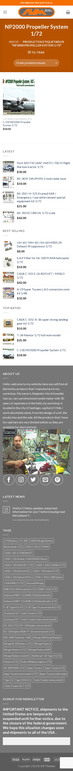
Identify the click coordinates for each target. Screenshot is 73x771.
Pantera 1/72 (10, 661)
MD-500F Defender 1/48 (17, 637)
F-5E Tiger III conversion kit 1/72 (43, 607)
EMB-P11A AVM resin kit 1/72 (19, 589)
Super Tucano (34, 667)
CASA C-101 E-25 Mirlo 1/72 (50, 565)
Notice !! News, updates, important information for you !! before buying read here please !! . (39, 511)
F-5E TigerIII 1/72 (13, 607)
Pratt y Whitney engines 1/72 (36, 661)
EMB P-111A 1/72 (47, 589)
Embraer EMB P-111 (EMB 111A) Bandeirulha (27, 595)
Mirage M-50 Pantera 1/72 (17, 643)
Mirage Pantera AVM (39, 649)
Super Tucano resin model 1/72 (20, 673)
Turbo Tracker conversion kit (48, 680)
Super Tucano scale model (53, 673)
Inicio (14, 41)
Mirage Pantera (43, 643)
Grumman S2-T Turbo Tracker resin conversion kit (30, 619)
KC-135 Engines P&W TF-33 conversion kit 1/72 (28, 631)
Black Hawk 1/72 (13, 546)
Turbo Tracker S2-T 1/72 (17, 686)
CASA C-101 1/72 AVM (37, 546)
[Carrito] (68, 12)
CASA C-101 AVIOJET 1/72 (18, 565)
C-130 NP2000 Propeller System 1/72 (17, 124)
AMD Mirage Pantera (42, 540)
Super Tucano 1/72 (54, 667)
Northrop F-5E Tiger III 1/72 (46, 655)
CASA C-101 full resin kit (16, 570)
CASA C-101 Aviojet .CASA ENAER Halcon (25, 558)
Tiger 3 (7, 680)
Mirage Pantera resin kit (16, 655)
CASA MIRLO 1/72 (13, 583)
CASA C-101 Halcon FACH (17, 577)
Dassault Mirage (35, 583)
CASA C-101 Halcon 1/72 (45, 570)
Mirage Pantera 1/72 (14, 649)
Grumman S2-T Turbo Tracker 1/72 (22, 613)
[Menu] (5, 12)
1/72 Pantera (10, 540)
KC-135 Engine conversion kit (35, 625)
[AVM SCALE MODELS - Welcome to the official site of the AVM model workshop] (36, 12)
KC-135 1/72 (10, 625)
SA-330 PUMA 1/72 (14, 667)
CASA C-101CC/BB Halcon (48, 577)
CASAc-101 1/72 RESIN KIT (18, 552)
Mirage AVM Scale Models (46, 637)
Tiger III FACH (22, 680)
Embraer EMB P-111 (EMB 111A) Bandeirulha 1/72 (30, 601)
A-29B (24, 540)
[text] (36, 721)
